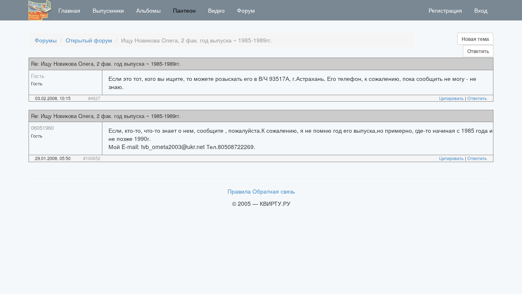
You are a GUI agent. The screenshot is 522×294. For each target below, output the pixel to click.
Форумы (46, 40)
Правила (239, 191)
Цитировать (451, 98)
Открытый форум (89, 40)
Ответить (478, 50)
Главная (69, 10)
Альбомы (148, 10)
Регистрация (445, 10)
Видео (216, 10)
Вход (480, 10)
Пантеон (184, 10)
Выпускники (108, 10)
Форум (246, 10)
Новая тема (475, 38)
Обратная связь (273, 191)
